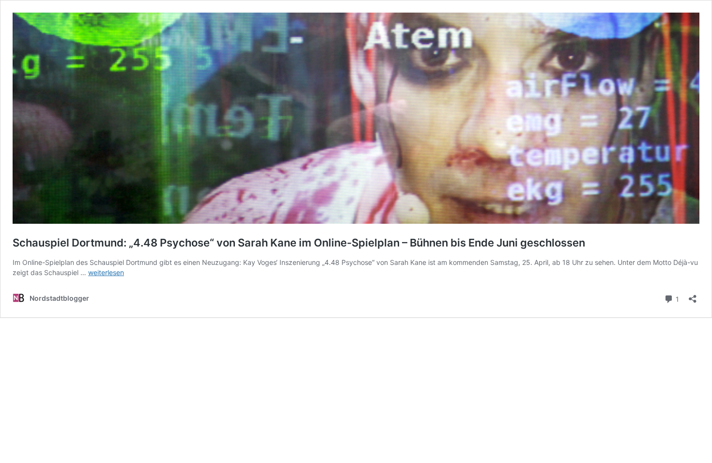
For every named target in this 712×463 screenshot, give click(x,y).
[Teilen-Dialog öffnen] (692, 295)
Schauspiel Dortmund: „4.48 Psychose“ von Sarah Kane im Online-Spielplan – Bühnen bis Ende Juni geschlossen (299, 242)
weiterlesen (106, 272)
